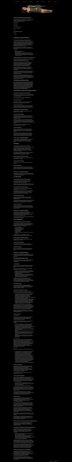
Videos (56, 1)
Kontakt (49, 1)
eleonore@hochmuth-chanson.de (18, 31)
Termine (31, 1)
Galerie (43, 1)
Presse (37, 1)
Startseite (24, 1)
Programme (17, 1)
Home (16, 34)
